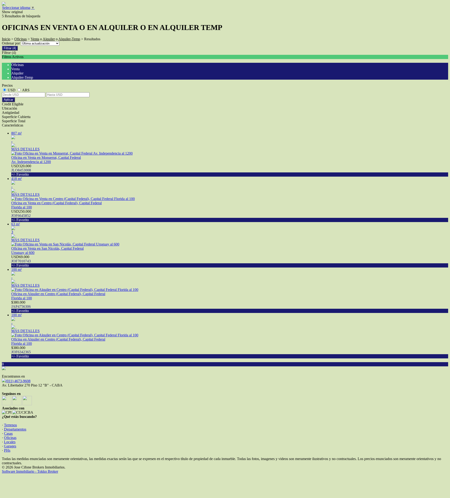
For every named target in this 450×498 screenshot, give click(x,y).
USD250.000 (21, 215)
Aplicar (8, 99)
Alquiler (49, 39)
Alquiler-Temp (69, 39)
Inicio (6, 39)
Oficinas (20, 39)
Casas (8, 433)
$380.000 (21, 306)
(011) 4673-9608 (18, 381)
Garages (10, 446)
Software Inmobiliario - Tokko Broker (30, 471)
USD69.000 (21, 261)
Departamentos (15, 429)
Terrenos (10, 425)
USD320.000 (21, 170)
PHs (7, 450)
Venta (35, 39)
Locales (9, 442)
